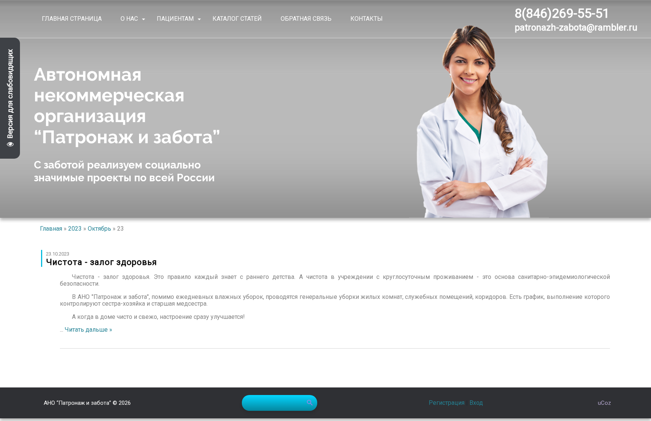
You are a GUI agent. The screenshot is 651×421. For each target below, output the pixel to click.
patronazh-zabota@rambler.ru (576, 27)
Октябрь (99, 228)
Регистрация (447, 402)
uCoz (604, 403)
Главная (51, 228)
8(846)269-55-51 (562, 13)
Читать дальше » (88, 329)
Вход (476, 402)
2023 (75, 228)
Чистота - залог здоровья (101, 262)
